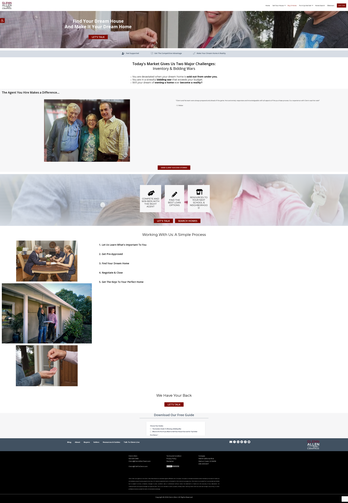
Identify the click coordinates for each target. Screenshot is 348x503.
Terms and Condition (173, 456)
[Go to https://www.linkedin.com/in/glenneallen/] (238, 442)
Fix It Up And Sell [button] (305, 5)
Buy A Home (292, 5)
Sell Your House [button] (278, 5)
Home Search (320, 5)
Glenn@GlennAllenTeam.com (140, 461)
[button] (2, 20)
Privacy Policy (171, 459)
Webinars (330, 5)
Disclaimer (170, 461)
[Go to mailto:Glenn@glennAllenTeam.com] (230, 442)
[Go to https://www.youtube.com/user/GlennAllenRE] (249, 442)
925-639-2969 (133, 459)
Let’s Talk (341, 5)
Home (268, 5)
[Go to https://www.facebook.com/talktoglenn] (234, 442)
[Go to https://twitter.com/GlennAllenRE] (241, 442)
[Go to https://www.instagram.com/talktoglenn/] (245, 442)
